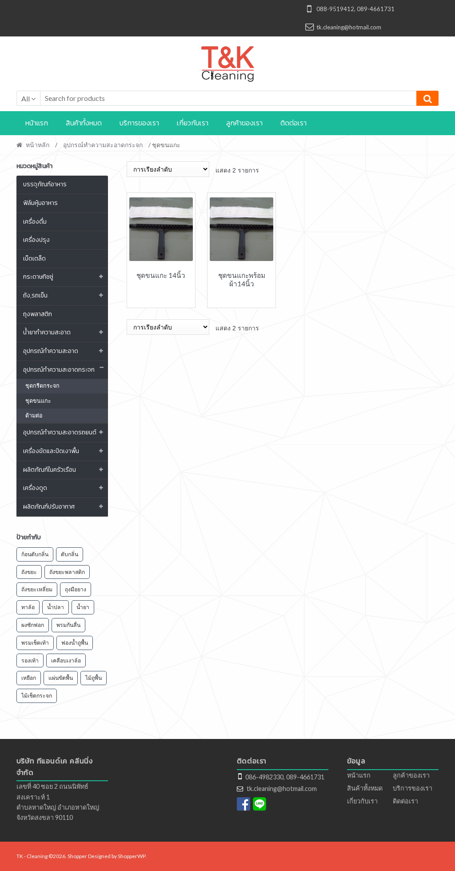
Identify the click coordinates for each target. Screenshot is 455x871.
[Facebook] (243, 804)
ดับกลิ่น (69, 554)
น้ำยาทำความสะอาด (47, 332)
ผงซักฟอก (32, 625)
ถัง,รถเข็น (35, 295)
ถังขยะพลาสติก (67, 572)
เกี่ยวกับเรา (192, 122)
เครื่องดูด (35, 488)
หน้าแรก (36, 122)
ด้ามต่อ (34, 415)
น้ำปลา (55, 607)
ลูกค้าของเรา (244, 122)
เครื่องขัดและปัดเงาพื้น (51, 451)
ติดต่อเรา (293, 122)
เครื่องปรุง (36, 240)
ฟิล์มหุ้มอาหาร (40, 203)
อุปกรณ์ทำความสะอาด (50, 351)
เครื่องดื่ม (35, 221)
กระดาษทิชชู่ (38, 276)
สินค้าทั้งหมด (84, 122)
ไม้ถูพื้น (93, 677)
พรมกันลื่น (68, 625)
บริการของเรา (139, 122)
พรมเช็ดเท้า (35, 642)
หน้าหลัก (37, 145)
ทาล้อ (28, 607)
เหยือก (28, 677)
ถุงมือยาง (75, 589)
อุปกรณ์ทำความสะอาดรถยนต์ (59, 432)
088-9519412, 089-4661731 (355, 8)
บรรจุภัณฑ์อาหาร (45, 184)
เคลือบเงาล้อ (66, 660)
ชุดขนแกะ (38, 400)
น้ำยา (82, 607)
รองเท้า (30, 660)
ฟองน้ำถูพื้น (74, 642)
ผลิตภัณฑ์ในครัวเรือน (49, 469)
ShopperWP (131, 856)
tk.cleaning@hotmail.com (348, 27)
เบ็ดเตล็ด (34, 258)
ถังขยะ (29, 572)
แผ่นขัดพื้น (60, 677)
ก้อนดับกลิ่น (34, 554)
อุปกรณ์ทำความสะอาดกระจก (103, 145)
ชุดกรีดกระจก (42, 385)
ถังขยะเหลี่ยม (36, 589)
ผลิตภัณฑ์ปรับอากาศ (49, 506)
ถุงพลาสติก (37, 314)
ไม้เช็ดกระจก (36, 695)
